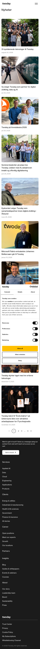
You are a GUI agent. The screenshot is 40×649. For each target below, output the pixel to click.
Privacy (5, 628)
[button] (36, 3)
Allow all (20, 348)
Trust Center (7, 624)
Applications (7, 485)
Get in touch (9, 452)
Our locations (7, 545)
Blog (4, 565)
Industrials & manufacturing (12, 505)
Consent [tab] (7, 292)
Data (4, 472)
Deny (20, 360)
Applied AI (6, 468)
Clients (5, 494)
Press (4, 605)
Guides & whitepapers (10, 569)
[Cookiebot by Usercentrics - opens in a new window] (30, 287)
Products (5, 489)
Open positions (8, 533)
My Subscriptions (9, 636)
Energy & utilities (8, 501)
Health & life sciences (10, 509)
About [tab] (33, 292)
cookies (10, 301)
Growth (5, 541)
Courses (5, 577)
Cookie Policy (7, 632)
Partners (6, 551)
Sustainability (7, 601)
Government (7, 513)
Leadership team (8, 593)
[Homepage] (6, 3)
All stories (6, 521)
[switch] (35, 328)
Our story (6, 589)
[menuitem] (20, 476)
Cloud (4, 477)
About (4, 582)
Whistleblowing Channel (11, 640)
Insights (5, 558)
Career (5, 527)
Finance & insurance (10, 517)
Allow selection (20, 354)
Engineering (6, 481)
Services (6, 462)
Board (4, 597)
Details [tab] (20, 292)
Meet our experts (9, 537)
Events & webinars (9, 573)
